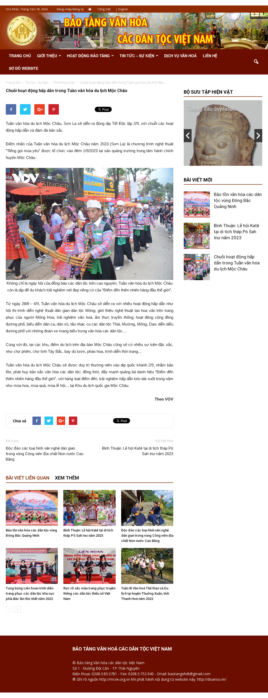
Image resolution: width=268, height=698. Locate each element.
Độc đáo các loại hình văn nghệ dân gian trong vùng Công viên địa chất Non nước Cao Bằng (44, 454)
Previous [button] (188, 135)
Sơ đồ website (23, 68)
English (123, 9)
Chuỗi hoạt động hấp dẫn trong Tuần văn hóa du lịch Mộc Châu (237, 262)
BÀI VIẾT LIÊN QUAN (27, 478)
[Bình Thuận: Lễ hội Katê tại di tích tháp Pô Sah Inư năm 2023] (89, 508)
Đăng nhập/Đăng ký (70, 9)
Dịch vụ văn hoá (180, 55)
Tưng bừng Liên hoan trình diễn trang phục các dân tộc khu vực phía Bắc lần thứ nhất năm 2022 (30, 593)
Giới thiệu (47, 55)
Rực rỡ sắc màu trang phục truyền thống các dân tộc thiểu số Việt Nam (89, 593)
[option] (223, 133)
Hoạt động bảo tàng (88, 55)
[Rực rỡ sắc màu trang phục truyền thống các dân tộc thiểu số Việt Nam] (89, 566)
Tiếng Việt (104, 9)
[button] (256, 62)
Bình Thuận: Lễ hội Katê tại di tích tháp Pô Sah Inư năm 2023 (137, 451)
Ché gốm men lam (208, 109)
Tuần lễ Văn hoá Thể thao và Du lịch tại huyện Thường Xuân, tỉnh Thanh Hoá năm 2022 (145, 593)
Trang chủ (20, 55)
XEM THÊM (67, 478)
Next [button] (258, 135)
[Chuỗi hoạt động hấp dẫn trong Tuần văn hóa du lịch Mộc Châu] (197, 267)
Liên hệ (210, 55)
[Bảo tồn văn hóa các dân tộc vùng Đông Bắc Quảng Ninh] (32, 508)
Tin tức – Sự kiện (137, 55)
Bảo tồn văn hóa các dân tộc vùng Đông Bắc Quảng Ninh (238, 200)
